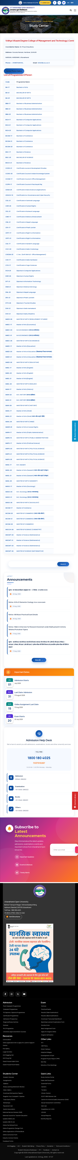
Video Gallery (7, 1090)
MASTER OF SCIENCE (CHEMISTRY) (29, 529)
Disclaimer (50, 1146)
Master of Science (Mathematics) (28, 535)
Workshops (6, 1103)
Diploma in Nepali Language (26, 292)
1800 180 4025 (39, 758)
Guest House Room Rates (11, 1064)
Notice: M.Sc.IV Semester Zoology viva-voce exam (27, 602)
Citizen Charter (46, 1093)
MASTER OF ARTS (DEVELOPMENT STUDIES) (32, 319)
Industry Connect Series (10, 1138)
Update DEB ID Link (9, 1119)
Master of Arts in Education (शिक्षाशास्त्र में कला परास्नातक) (34, 357)
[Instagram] (11, 994)
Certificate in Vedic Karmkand (27, 260)
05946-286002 (20, 779)
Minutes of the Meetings (49, 1065)
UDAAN (43, 1112)
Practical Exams (46, 1009)
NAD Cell (44, 1106)
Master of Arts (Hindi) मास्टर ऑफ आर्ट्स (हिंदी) (31, 416)
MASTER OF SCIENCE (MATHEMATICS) (30, 551)
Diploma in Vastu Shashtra (26, 314)
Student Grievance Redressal (27, 1150)
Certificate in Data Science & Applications (31, 190)
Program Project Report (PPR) (50, 1059)
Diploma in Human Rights (25, 276)
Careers (43, 1087)
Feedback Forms (8, 1141)
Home (27, 21)
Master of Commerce (24, 508)
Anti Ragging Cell (8, 1055)
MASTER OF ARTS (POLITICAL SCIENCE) (31, 449)
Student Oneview (8, 1077)
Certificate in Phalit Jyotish (26, 227)
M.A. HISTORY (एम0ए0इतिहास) (26, 395)
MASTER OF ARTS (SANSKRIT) (27, 481)
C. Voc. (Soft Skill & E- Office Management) (31, 254)
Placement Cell (8, 1106)
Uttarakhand (25, 11)
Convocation (7, 1039)
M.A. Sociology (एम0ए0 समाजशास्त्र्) (28, 492)
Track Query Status (9, 1099)
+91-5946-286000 (21, 811)
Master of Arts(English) (25, 378)
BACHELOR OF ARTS (24, 93)
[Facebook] (5, 994)
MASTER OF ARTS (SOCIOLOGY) (28, 503)
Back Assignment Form (48, 1028)
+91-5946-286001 (21, 800)
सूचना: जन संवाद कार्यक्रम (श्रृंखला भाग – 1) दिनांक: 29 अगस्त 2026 (28, 590)
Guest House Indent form (11, 1061)
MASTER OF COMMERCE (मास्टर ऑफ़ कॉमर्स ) (31, 513)
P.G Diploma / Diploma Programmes (14, 1012)
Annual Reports (46, 1115)
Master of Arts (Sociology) (26, 486)
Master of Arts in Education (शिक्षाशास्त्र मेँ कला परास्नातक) (34, 352)
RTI (42, 1043)
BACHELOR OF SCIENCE (25, 157)
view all (38, 660)
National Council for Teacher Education (15, 1115)
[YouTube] (24, 994)
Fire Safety (6, 1048)
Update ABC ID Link (9, 1122)
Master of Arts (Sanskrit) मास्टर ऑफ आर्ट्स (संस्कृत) (32, 476)
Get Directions (14, 917)
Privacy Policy (40, 1146)
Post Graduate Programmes (12, 1006)
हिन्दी (72, 3)
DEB (19, 12)
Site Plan (43, 1062)
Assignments (7, 1080)
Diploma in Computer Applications (28, 271)
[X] (17, 994)
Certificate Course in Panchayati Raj (29, 184)
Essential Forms (46, 1083)
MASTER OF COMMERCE (25, 524)
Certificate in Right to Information (28, 233)
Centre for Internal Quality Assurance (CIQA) (55, 1099)
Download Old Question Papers (13, 1093)
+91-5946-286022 (21, 790)
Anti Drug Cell (7, 1058)
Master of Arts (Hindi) (24, 411)
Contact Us (55, 1150)
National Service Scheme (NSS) (12, 1112)
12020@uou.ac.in (44, 63)
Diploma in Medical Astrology (27, 287)
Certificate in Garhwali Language (28, 201)
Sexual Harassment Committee (51, 1103)
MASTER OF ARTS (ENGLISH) (27, 384)
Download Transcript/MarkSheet (51, 1019)
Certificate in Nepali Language (27, 222)
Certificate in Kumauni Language (28, 211)
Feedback (46, 1150)
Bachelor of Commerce (25, 136)
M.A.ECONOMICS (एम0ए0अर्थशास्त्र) (28, 330)
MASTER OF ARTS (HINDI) (25, 422)
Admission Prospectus (10, 1019)
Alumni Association (9, 1109)
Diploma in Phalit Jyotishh (25, 298)
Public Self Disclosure (47, 1080)
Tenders (44, 1090)
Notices (5, 1025)
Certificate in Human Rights (26, 206)
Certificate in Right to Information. (29, 238)
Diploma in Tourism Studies (26, 303)
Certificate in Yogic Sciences (27, 265)
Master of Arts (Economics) (26, 325)
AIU (24, 12)
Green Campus (45, 1049)
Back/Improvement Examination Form (52, 1022)
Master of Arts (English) (25, 368)
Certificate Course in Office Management (31, 179)
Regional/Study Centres (10, 1022)
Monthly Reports (46, 1119)
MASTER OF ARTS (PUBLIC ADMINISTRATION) (32, 438)
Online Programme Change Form (13, 1128)
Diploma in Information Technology (29, 281)
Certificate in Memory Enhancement (29, 217)
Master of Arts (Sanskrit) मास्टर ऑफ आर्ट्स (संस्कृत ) (33, 470)
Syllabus (5, 1083)
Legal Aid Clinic (7, 1052)
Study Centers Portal (47, 1077)
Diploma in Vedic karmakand (26, 308)
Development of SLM (47, 1055)
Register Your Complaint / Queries (13, 1096)
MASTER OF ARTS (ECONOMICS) (28, 341)
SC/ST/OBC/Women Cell (48, 1096)
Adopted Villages (46, 1052)
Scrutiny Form (45, 1025)
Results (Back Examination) (49, 1016)
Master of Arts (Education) (26, 346)
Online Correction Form (10, 1135)
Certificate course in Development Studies (31, 168)
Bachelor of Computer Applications (29, 120)
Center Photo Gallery (14, 71)
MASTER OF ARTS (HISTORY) (27, 405)
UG (16, 12)
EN (68, 3)
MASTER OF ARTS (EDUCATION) (28, 362)
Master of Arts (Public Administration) (30, 432)
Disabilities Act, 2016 (47, 1109)
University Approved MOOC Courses (14, 1032)
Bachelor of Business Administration (29, 103)
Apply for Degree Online (48, 1032)
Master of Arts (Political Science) (28, 443)
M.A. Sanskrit (21, 465)
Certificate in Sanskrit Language (28, 244)
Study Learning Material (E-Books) (14, 1087)
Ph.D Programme (8, 1028)
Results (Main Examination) (49, 1012)
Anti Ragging (11, 1146)
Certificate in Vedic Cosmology (27, 249)
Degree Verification (47, 1035)
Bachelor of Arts (22, 87)
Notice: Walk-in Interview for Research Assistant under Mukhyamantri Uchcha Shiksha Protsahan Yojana (37, 628)
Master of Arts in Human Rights (27, 427)
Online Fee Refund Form (10, 1125)
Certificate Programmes (10, 1016)
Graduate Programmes (10, 1009)
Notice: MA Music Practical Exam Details (23, 615)
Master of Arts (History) (25, 389)
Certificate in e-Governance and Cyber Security (33, 195)
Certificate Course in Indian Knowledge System (33, 174)
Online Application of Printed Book (13, 1131)
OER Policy (44, 1046)
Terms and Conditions (63, 1146)
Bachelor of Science (24, 152)
